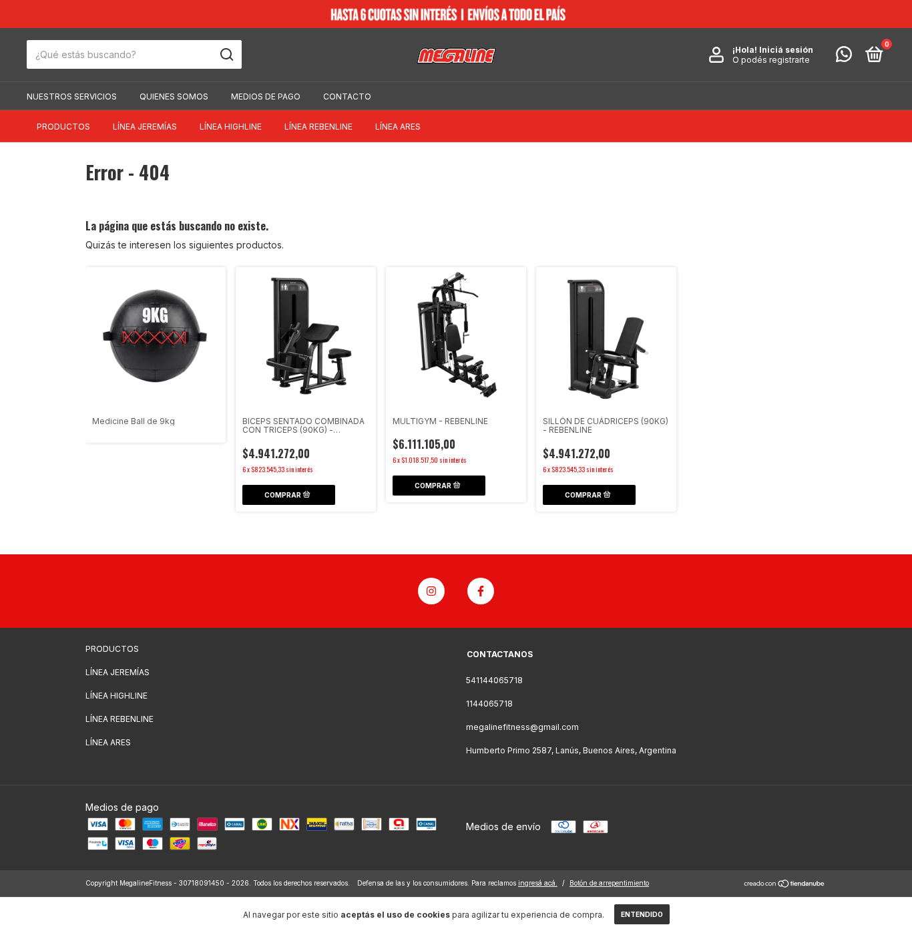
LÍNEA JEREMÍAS (145, 127)
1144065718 (489, 704)
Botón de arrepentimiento (609, 883)
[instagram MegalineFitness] (431, 591)
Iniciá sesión (786, 50)
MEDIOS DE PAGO (265, 96)
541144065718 (494, 680)
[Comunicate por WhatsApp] (844, 57)
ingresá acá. (537, 883)
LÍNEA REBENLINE (318, 127)
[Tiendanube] (785, 884)
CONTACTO (347, 96)
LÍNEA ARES (398, 127)
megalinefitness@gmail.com (522, 727)
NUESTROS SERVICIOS (72, 96)
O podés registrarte (771, 60)
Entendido (642, 914)
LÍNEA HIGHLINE (231, 127)
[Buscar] (226, 55)
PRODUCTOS (63, 127)
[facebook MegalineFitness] (480, 591)
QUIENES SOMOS (174, 96)
